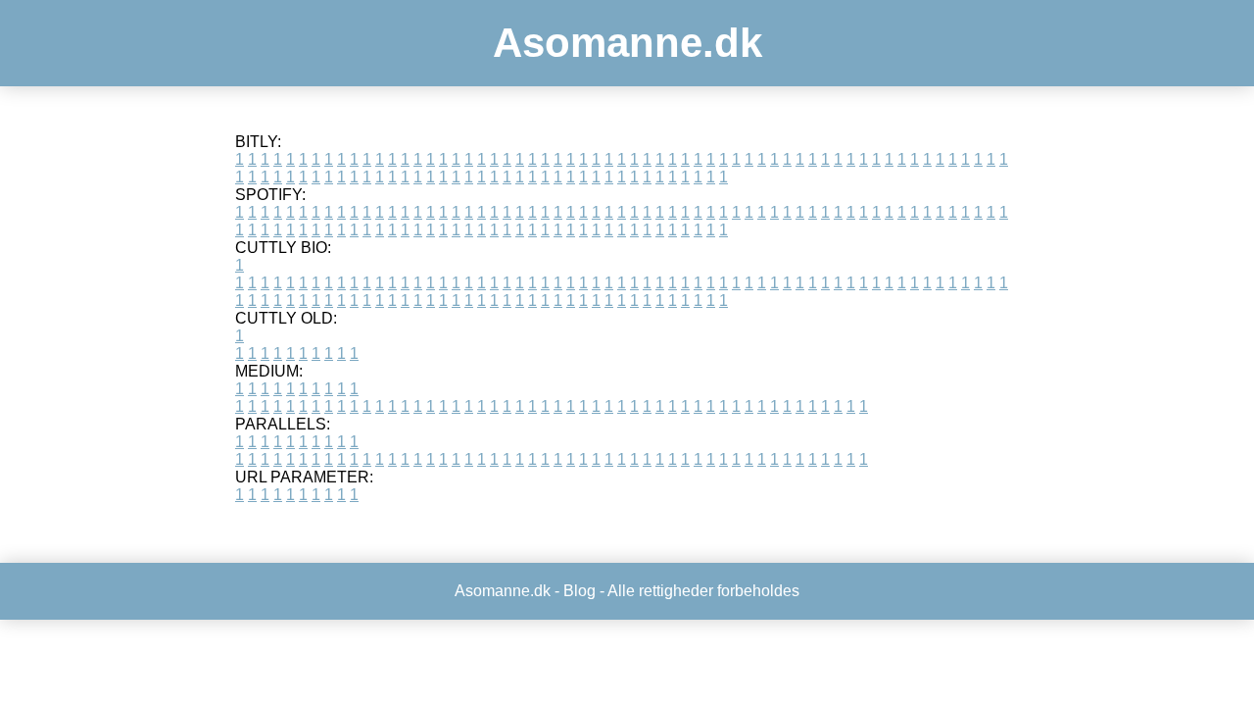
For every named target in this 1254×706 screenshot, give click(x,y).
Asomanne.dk (627, 43)
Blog (579, 590)
